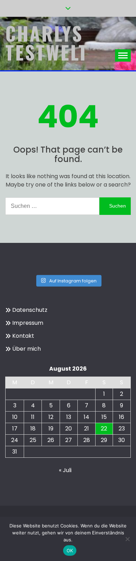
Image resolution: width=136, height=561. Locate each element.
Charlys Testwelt (47, 42)
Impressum (27, 323)
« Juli (65, 470)
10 (14, 417)
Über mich (26, 349)
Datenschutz (29, 310)
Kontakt (23, 336)
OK (70, 550)
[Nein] (127, 538)
